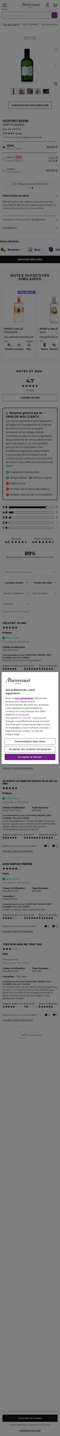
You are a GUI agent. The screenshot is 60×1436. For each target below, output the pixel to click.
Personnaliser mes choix (30, 741)
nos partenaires (24, 698)
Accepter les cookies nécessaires (30, 749)
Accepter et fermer (30, 757)
